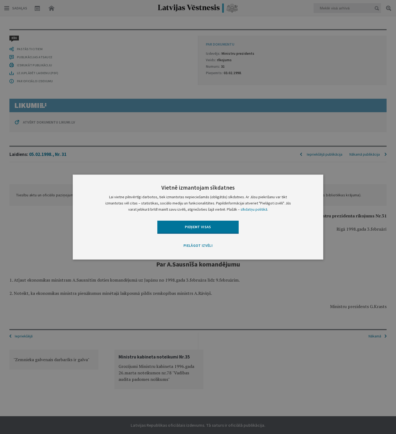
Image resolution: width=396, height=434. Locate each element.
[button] (198, 246)
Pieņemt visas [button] (198, 226)
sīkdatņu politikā (254, 209)
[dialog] (198, 217)
